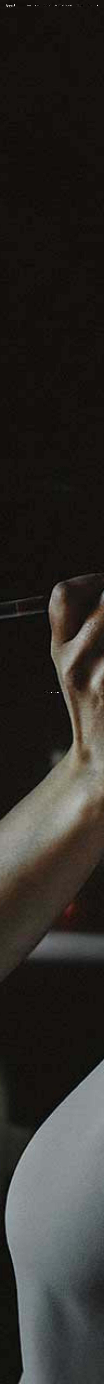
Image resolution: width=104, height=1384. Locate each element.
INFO (90, 5)
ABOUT (37, 5)
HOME (29, 5)
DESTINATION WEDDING (63, 5)
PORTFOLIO (80, 5)
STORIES (47, 5)
